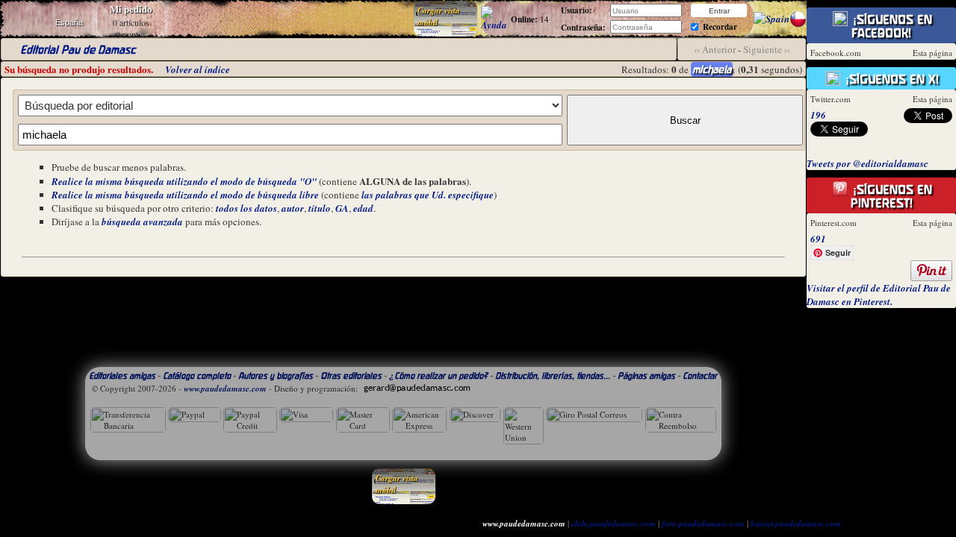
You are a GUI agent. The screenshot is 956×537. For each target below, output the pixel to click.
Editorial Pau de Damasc (77, 49)
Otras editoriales (351, 375)
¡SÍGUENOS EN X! (890, 79)
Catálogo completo (197, 375)
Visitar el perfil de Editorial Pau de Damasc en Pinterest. (879, 294)
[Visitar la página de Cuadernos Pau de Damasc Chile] (798, 24)
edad (363, 208)
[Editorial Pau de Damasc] (771, 18)
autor (293, 208)
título (319, 208)
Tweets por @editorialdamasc (867, 163)
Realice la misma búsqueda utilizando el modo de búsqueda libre (185, 194)
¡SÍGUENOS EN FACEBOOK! (890, 26)
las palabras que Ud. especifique (427, 194)
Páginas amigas (646, 375)
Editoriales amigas (122, 375)
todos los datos (246, 208)
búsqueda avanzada (142, 221)
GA (342, 208)
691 (818, 238)
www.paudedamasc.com (225, 389)
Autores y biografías (275, 375)
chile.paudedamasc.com (613, 524)
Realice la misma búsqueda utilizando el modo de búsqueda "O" (184, 181)
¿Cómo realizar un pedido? (438, 375)
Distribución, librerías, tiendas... (552, 375)
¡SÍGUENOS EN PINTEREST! (890, 196)
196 (818, 115)
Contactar (700, 375)
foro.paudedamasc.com (703, 524)
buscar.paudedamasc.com (796, 524)
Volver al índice (197, 69)
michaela (711, 69)
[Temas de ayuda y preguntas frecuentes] (494, 24)
